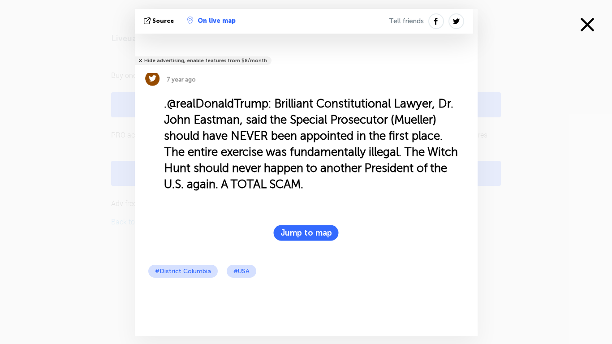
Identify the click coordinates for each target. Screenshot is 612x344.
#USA (241, 271)
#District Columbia (183, 271)
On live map (217, 21)
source (163, 20)
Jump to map (306, 233)
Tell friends (406, 21)
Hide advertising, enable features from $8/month (205, 61)
